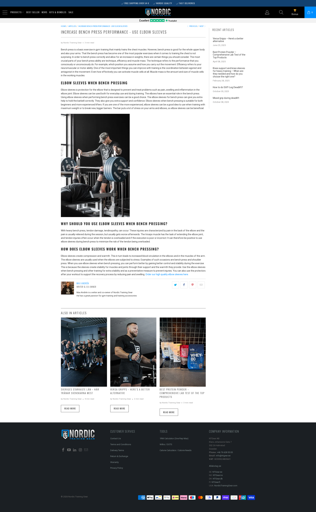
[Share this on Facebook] (184, 284)
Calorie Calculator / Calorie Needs (175, 450)
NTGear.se (217, 472)
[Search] (281, 12)
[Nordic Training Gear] (158, 12)
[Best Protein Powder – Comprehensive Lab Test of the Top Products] (183, 352)
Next (201, 26)
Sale (70, 12)
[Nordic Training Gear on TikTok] (74, 450)
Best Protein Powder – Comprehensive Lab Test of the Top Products (182, 393)
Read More (70, 408)
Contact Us (115, 438)
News (44, 12)
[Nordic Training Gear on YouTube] (69, 450)
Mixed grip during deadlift (226, 98)
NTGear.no (218, 475)
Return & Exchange (119, 456)
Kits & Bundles (57, 12)
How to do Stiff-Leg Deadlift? (228, 87)
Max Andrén (83, 283)
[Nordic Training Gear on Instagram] (80, 450)
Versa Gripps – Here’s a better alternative (228, 40)
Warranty (114, 462)
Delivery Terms (117, 450)
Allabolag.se (215, 466)
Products (16, 12)
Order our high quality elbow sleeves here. (167, 274)
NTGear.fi (216, 482)
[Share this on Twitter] (175, 284)
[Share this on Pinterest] (192, 284)
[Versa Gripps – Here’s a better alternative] (133, 352)
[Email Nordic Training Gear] (86, 450)
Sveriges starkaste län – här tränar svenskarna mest (80, 391)
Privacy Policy (116, 468)
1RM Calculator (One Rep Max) (174, 438)
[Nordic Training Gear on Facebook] (63, 450)
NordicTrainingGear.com (225, 485)
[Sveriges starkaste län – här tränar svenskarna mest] (84, 352)
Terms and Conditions (120, 444)
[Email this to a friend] (201, 284)
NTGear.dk (218, 478)
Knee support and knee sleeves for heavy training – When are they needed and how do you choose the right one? (229, 72)
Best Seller (33, 12)
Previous (193, 26)
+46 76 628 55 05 (225, 452)
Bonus (295, 14)
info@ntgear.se (223, 455)
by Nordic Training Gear (71, 43)
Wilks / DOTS (166, 444)
